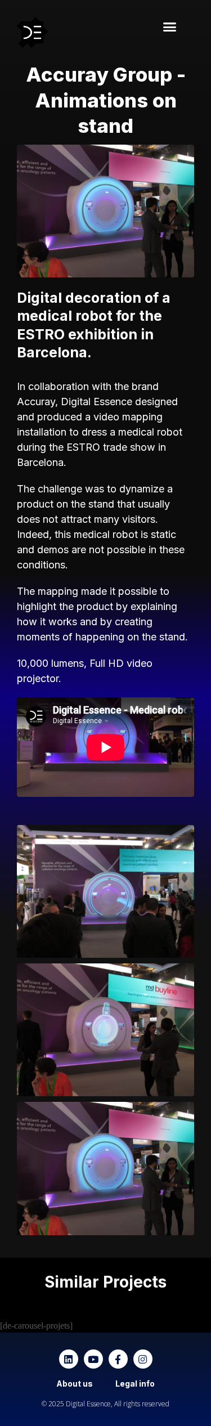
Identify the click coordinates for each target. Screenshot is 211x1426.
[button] (169, 27)
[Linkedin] (68, 1359)
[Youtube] (93, 1359)
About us (74, 1383)
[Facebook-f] (118, 1359)
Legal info (135, 1383)
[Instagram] (142, 1359)
